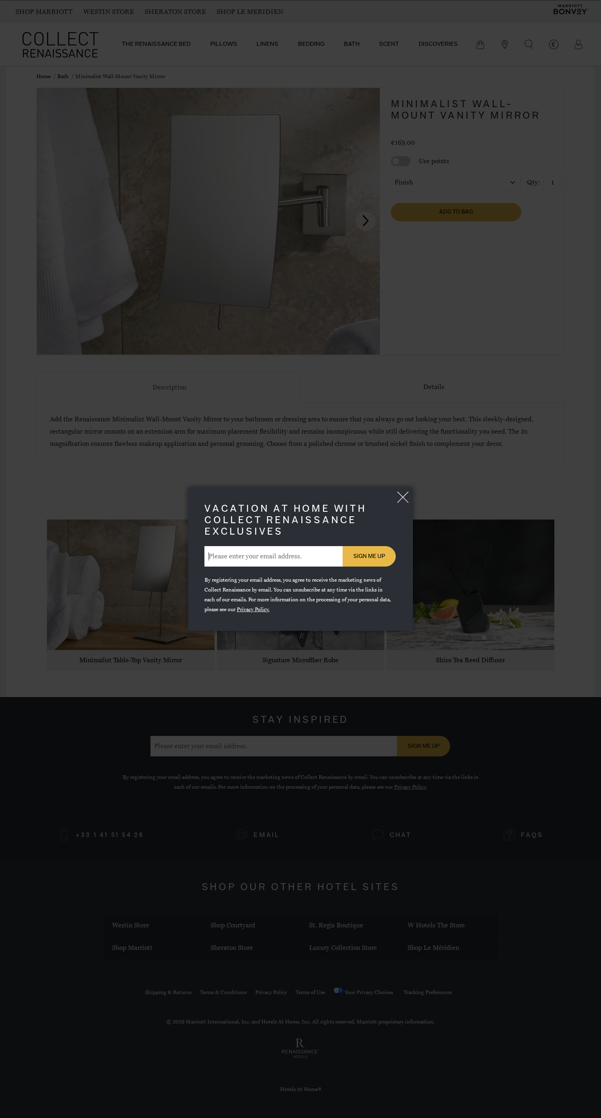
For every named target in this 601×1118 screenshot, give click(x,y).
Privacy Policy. (253, 609)
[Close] (402, 497)
